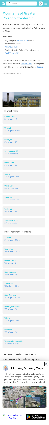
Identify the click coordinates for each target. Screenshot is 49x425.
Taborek (40, 66)
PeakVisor (4, 3)
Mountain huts (11, 46)
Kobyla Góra (22, 40)
